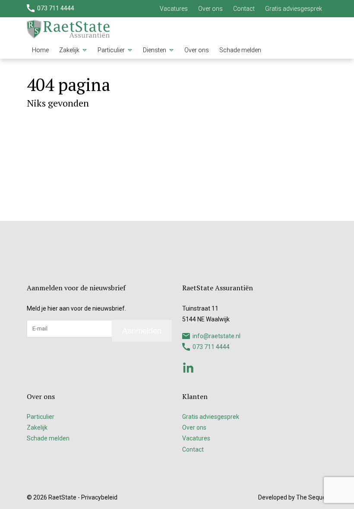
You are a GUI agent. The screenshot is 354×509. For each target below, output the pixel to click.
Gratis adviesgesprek (293, 8)
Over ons (210, 8)
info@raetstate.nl (216, 336)
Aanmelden (141, 331)
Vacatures (174, 8)
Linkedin (188, 367)
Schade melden (240, 50)
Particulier (111, 50)
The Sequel (311, 497)
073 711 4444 (55, 8)
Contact (244, 8)
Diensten (154, 50)
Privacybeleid (99, 497)
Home (40, 50)
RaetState (62, 497)
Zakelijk (69, 50)
